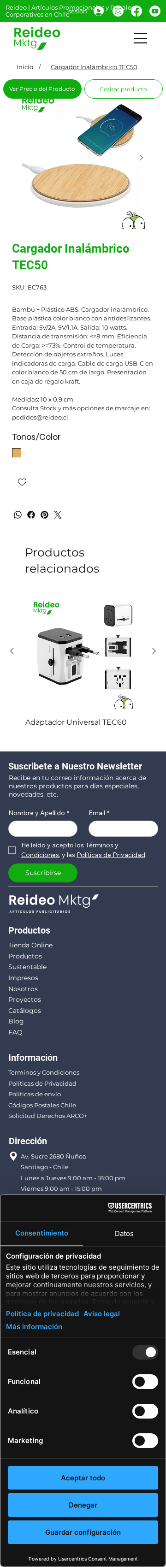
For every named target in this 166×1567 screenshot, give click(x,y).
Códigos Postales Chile (42, 1105)
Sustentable (27, 967)
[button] (123, 89)
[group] (83, 666)
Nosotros (23, 989)
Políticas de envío (34, 1094)
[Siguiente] (154, 650)
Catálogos (24, 1010)
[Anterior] (12, 650)
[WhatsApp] (18, 514)
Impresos (23, 978)
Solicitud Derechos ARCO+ (47, 1115)
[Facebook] (136, 11)
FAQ (15, 1032)
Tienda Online (30, 945)
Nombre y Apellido (38, 813)
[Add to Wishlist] (23, 482)
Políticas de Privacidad (42, 1083)
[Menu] (141, 38)
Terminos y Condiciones (43, 1072)
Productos (25, 956)
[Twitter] (58, 514)
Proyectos (24, 999)
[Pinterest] (44, 514)
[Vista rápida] (83, 651)
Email (99, 813)
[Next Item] (141, 157)
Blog (16, 1021)
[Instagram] (118, 11)
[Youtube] (154, 11)
